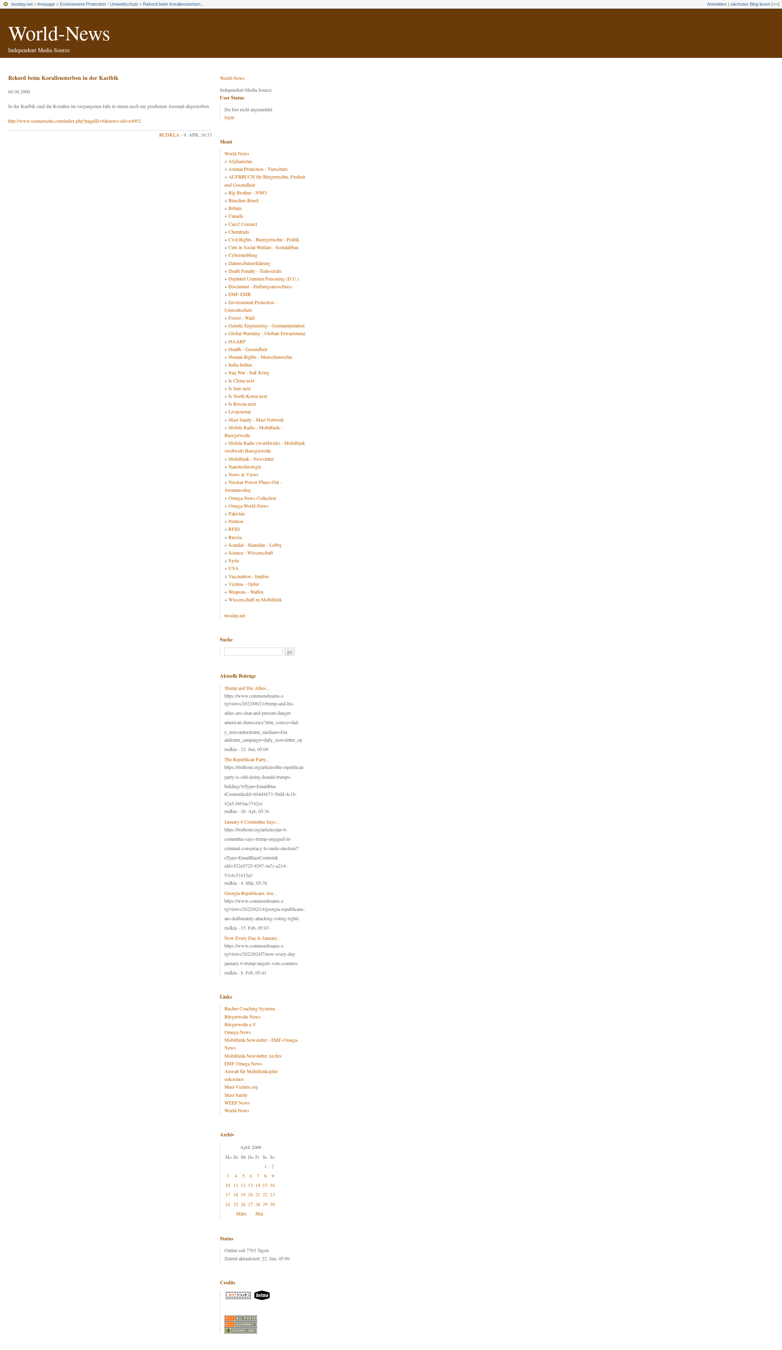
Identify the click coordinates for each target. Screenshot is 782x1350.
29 (265, 1204)
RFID (234, 529)
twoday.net (22, 4)
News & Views (243, 474)
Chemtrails (238, 231)
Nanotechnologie (244, 466)
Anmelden (717, 4)
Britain (235, 208)
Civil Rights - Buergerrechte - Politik (263, 239)
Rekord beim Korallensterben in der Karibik (63, 77)
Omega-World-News (248, 505)
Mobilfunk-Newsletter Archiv (253, 1055)
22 (265, 1194)
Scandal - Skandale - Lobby (255, 544)
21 (257, 1194)
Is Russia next (242, 403)
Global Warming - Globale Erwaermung (266, 333)
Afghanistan (240, 161)
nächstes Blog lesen (750, 4)
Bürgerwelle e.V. (240, 1024)
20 (250, 1194)
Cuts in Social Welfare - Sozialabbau (263, 247)
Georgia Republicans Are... (250, 893)
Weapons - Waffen (246, 591)
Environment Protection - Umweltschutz (99, 4)
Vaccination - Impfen (248, 576)
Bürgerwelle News (242, 1016)
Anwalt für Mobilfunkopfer (251, 1071)
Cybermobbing (242, 255)
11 (235, 1185)
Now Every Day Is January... (252, 938)
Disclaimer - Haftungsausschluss (260, 286)
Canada (235, 215)
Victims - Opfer (243, 584)
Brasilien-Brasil (243, 200)
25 (235, 1204)
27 (250, 1204)
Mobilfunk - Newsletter (251, 458)
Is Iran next (239, 388)
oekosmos (234, 1079)
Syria (233, 560)
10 (227, 1185)
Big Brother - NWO (247, 192)
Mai (259, 1213)
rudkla (169, 134)
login (229, 117)
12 (243, 1185)
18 (235, 1194)
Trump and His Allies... (247, 688)
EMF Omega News (243, 1063)
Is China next (241, 380)
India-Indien (240, 364)
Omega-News (237, 1032)
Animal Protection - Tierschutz (258, 169)
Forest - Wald (241, 317)
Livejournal (239, 411)
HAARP (237, 341)
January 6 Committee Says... (251, 821)
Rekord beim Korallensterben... (173, 4)
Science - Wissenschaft (250, 552)
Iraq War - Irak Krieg (248, 372)
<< (775, 4)
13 (250, 1185)
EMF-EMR (239, 294)
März (241, 1213)
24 (227, 1204)
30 (272, 1204)
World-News (59, 32)
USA (233, 568)
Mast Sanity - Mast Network (256, 419)
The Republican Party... (246, 759)
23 (272, 1194)
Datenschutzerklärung (249, 263)
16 (272, 1185)
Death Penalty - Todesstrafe (254, 270)
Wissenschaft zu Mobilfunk (255, 599)
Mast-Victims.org (241, 1086)
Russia (235, 537)
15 (265, 1185)
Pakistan (236, 513)
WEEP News (237, 1102)
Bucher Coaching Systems (249, 1008)
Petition (235, 521)
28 (257, 1204)
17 (227, 1194)
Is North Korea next (247, 396)
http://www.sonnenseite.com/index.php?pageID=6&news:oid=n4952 (74, 120)
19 (243, 1194)
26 (243, 1204)
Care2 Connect (242, 224)
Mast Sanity (236, 1094)
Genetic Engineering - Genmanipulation (266, 325)
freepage (46, 4)
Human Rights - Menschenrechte (260, 357)
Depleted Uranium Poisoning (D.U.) (263, 278)
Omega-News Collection (252, 498)
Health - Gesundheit (247, 349)
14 (257, 1185)
